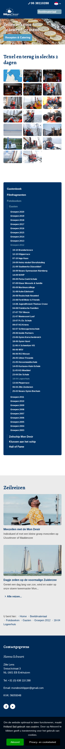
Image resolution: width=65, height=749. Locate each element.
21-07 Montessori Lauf (23, 316)
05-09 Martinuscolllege (23, 287)
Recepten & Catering (17, 37)
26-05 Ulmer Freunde (22, 358)
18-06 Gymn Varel (21, 341)
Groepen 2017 (17, 224)
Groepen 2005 (17, 422)
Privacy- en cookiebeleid (42, 742)
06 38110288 (40, 3)
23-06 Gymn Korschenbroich (26, 337)
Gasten (13, 206)
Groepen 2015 (17, 232)
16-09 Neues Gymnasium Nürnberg (29, 271)
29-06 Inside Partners (23, 333)
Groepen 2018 (17, 220)
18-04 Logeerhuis (21, 379)
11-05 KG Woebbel (21, 370)
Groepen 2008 (17, 409)
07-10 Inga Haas (20, 258)
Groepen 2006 (17, 418)
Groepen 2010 (17, 401)
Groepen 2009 (17, 405)
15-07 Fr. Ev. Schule (22, 320)
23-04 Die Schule (20, 374)
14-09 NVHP (18, 275)
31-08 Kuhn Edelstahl (22, 291)
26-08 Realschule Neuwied (25, 296)
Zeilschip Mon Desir (21, 436)
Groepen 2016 (17, 228)
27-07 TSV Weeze (21, 312)
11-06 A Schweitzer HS (23, 345)
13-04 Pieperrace (20, 383)
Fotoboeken (14, 200)
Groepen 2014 (17, 237)
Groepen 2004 (17, 426)
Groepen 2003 (17, 430)
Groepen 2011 (17, 397)
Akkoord (15, 742)
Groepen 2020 (17, 212)
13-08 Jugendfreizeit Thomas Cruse (30, 304)
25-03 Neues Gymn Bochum (26, 391)
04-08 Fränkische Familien (25, 308)
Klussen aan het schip (22, 441)
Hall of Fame (16, 446)
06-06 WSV (17, 349)
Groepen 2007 (17, 413)
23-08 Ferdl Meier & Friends (26, 300)
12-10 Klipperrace (21, 254)
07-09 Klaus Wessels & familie (27, 283)
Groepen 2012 (17, 245)
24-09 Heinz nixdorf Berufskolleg (28, 262)
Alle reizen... (14, 596)
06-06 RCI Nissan (21, 354)
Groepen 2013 (17, 241)
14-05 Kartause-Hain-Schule (26, 366)
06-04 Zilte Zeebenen (22, 387)
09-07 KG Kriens (20, 325)
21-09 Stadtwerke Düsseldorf (26, 266)
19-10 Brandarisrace (22, 250)
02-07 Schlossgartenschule (26, 329)
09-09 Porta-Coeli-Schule (24, 279)
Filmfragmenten (16, 194)
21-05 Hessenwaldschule (24, 362)
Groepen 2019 (17, 216)
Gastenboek (14, 188)
